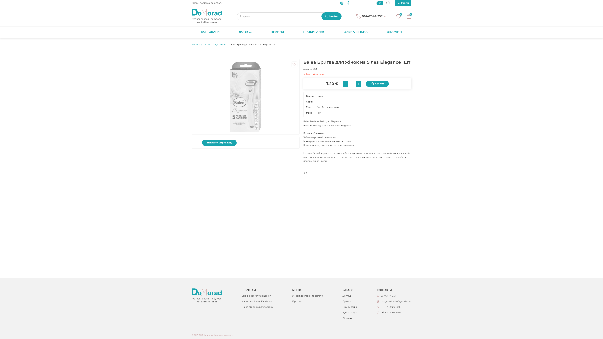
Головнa (196, 44)
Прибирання (314, 32)
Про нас (297, 301)
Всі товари (210, 32)
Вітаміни (394, 32)
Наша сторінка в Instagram (257, 307)
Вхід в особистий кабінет (256, 295)
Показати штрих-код (219, 142)
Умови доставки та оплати (207, 3)
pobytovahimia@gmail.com (396, 301)
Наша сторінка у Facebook (257, 301)
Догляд (245, 32)
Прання (277, 32)
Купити (379, 83)
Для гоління (221, 44)
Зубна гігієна (356, 32)
